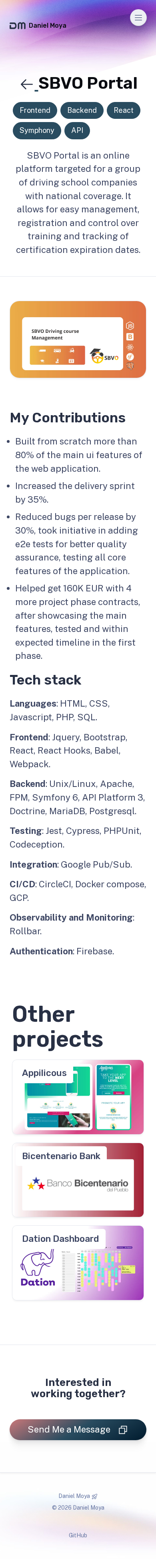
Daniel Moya (47, 25)
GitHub (78, 1535)
